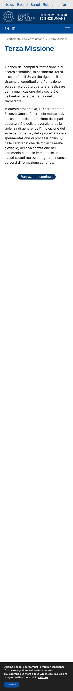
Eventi (22, 4)
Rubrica (49, 4)
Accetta (12, 684)
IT (13, 29)
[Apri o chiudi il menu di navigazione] (67, 29)
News (9, 4)
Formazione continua (36, 177)
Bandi (35, 4)
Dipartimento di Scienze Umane (24, 38)
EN (6, 29)
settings (43, 677)
